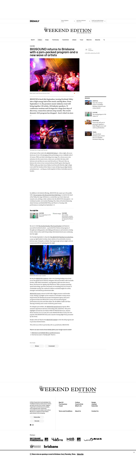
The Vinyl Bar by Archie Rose (61, 237)
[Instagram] (33, 425)
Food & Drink (65, 39)
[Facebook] (30, 425)
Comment (52, 346)
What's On (89, 39)
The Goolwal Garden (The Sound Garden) (50, 226)
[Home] (37, 21)
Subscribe (97, 39)
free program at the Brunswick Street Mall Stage (47, 195)
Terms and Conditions (65, 411)
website (51, 320)
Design (47, 39)
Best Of (32, 39)
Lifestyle (74, 39)
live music (32, 343)
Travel (81, 39)
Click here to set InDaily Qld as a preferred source (46, 333)
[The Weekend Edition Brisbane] (68, 30)
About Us (78, 411)
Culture (40, 39)
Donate (37, 421)
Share (37, 346)
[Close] (134, 452)
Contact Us (95, 411)
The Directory (55, 39)
